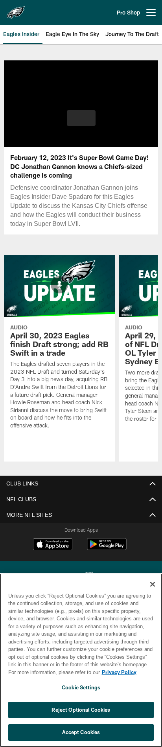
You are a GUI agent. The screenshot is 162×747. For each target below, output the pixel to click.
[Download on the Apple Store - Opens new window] (52, 545)
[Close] (152, 584)
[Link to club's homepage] (15, 9)
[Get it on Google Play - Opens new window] (106, 548)
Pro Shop (128, 12)
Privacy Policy (51, 672)
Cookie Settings (81, 687)
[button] (81, 123)
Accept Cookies (81, 732)
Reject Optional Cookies (81, 710)
